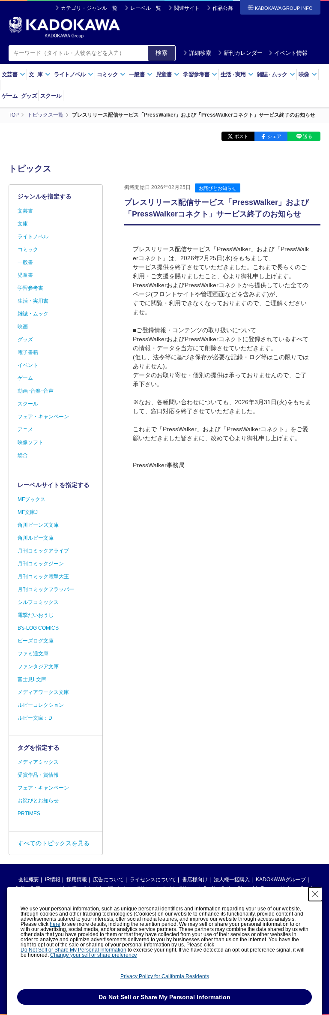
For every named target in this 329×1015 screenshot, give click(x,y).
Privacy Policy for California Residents (164, 976)
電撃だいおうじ (36, 615)
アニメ (25, 429)
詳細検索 (200, 53)
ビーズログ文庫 (36, 641)
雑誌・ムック (33, 314)
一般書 (25, 262)
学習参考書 (30, 288)
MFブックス (31, 499)
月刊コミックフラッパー (46, 589)
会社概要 (28, 880)
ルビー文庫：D (35, 718)
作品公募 (222, 8)
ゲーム (10, 96)
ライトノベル (33, 237)
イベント (28, 365)
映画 (23, 327)
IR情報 (52, 880)
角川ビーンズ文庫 (38, 525)
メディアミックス (38, 762)
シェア (274, 136)
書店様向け (195, 880)
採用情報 (76, 880)
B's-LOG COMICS (38, 628)
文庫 (23, 224)
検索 (161, 52)
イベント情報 (291, 53)
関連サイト (187, 8)
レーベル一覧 (145, 8)
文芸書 (25, 211)
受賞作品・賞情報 (38, 775)
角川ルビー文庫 (36, 538)
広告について (108, 880)
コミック (28, 249)
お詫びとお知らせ (217, 188)
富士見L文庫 (32, 679)
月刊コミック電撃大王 (43, 577)
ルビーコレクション (41, 705)
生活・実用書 (33, 301)
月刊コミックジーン (41, 564)
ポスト (241, 136)
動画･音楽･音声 (36, 391)
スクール (50, 96)
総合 (23, 455)
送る (307, 136)
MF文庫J (28, 512)
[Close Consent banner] (315, 894)
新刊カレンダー (243, 53)
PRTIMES (29, 814)
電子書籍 (28, 352)
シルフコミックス (38, 602)
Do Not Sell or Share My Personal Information (73, 949)
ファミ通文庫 (33, 654)
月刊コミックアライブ (43, 551)
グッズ (29, 96)
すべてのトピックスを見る (54, 843)
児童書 (25, 275)
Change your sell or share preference (93, 955)
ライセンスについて (153, 880)
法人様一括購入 (232, 880)
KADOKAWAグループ (281, 880)
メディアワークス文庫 (43, 692)
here (55, 924)
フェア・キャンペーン (43, 417)
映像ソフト (30, 442)
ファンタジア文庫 (38, 667)
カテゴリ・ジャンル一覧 (89, 8)
